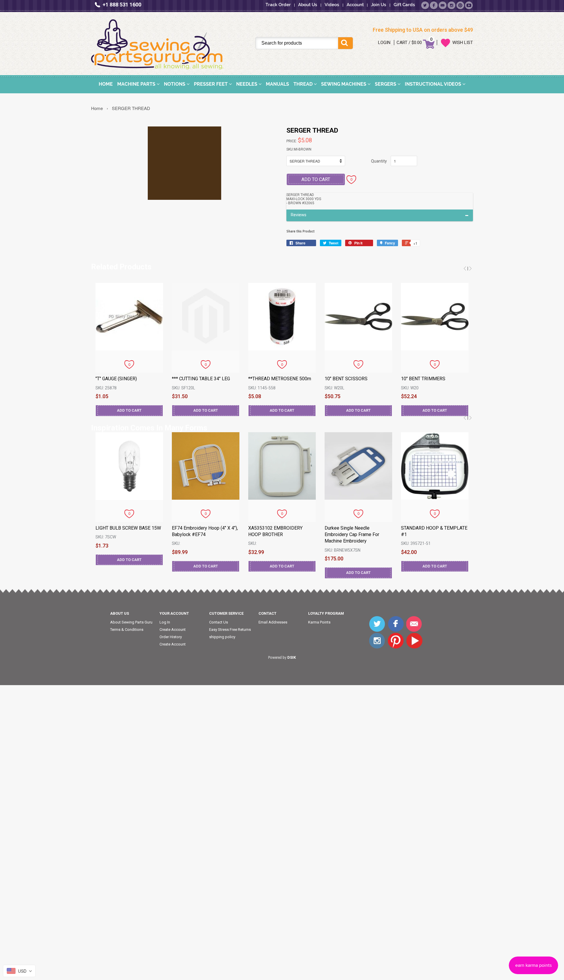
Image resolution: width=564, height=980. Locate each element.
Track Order (278, 4)
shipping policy (222, 637)
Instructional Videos (433, 84)
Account (355, 4)
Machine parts (137, 84)
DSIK (291, 657)
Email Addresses (272, 622)
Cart (402, 42)
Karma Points (319, 622)
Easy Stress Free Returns (230, 629)
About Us (307, 4)
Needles (247, 84)
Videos (332, 4)
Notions (175, 84)
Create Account (173, 629)
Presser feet (211, 84)
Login (384, 42)
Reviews (298, 214)
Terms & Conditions (126, 629)
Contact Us (218, 622)
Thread (303, 84)
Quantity (379, 161)
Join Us (378, 4)
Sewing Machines (344, 84)
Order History (171, 637)
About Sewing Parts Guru (131, 622)
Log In (165, 622)
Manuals (277, 84)
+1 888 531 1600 (122, 4)
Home (106, 84)
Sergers (386, 84)
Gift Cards (404, 4)
